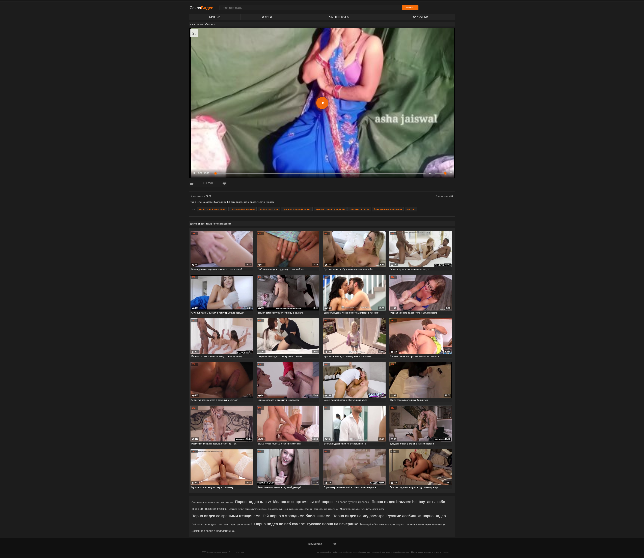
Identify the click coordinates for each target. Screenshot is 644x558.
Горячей (266, 17)
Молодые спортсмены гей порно (303, 502)
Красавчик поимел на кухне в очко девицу (425, 524)
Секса (201, 8)
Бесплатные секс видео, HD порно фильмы (225, 552)
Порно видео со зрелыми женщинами (226, 516)
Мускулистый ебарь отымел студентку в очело (362, 509)
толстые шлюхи (359, 209)
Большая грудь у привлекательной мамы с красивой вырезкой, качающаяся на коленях (270, 509)
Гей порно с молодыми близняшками (297, 516)
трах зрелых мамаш (242, 209)
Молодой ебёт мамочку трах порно (382, 524)
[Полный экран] (451, 173)
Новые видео (315, 544)
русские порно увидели (330, 209)
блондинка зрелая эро (388, 209)
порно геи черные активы (326, 509)
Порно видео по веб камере (279, 524)
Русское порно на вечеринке (332, 524)
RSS (334, 544)
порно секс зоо (268, 209)
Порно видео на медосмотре (358, 516)
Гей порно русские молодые (352, 502)
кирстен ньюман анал (212, 209)
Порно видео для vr (253, 502)
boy (422, 502)
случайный (420, 17)
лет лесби (436, 502)
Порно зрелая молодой (241, 524)
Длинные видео (339, 17)
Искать (410, 7)
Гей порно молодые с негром (210, 524)
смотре (411, 209)
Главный (214, 17)
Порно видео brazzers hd (394, 502)
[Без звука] (430, 173)
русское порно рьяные (297, 209)
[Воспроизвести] (322, 103)
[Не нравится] (224, 184)
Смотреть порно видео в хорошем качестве (212, 502)
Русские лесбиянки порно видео (416, 516)
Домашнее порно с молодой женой (213, 530)
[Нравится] (192, 184)
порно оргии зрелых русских (209, 508)
